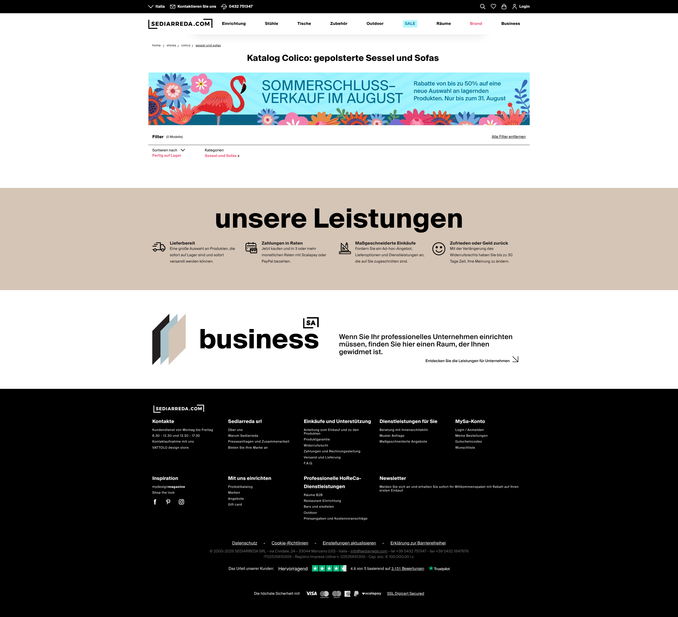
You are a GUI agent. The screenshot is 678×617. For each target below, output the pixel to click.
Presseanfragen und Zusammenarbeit (258, 441)
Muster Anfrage (392, 436)
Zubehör (338, 23)
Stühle (271, 23)
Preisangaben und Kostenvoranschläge (336, 518)
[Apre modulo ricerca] (482, 7)
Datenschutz (244, 543)
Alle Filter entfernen (509, 137)
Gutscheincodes (468, 441)
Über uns (235, 430)
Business (510, 23)
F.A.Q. (308, 463)
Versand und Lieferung (322, 457)
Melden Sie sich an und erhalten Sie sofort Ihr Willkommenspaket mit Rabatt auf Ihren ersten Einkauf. (449, 488)
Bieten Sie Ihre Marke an (248, 448)
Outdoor (375, 23)
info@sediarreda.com (368, 551)
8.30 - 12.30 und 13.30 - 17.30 (176, 436)
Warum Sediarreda (243, 436)
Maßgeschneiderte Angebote (403, 441)
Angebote (236, 498)
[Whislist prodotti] (493, 6)
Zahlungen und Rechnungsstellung (332, 451)
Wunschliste (465, 448)
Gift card (235, 504)
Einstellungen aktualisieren (349, 543)
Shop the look (163, 493)
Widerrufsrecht (316, 445)
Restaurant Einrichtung (322, 501)
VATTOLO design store (170, 448)
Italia (160, 6)
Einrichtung (234, 23)
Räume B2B (313, 495)
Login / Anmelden (469, 430)
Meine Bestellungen (471, 436)
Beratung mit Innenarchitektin (404, 430)
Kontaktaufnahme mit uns (173, 441)
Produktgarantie (317, 439)
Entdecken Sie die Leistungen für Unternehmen (468, 361)
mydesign (168, 487)
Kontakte (163, 422)
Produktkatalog (240, 487)
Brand (476, 23)
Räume (443, 23)
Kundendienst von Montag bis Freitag (182, 430)
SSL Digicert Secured (405, 593)
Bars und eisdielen (319, 507)
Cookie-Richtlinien (289, 543)
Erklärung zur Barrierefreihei (418, 543)
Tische (304, 23)
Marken (234, 493)
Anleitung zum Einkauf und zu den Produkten (331, 431)
